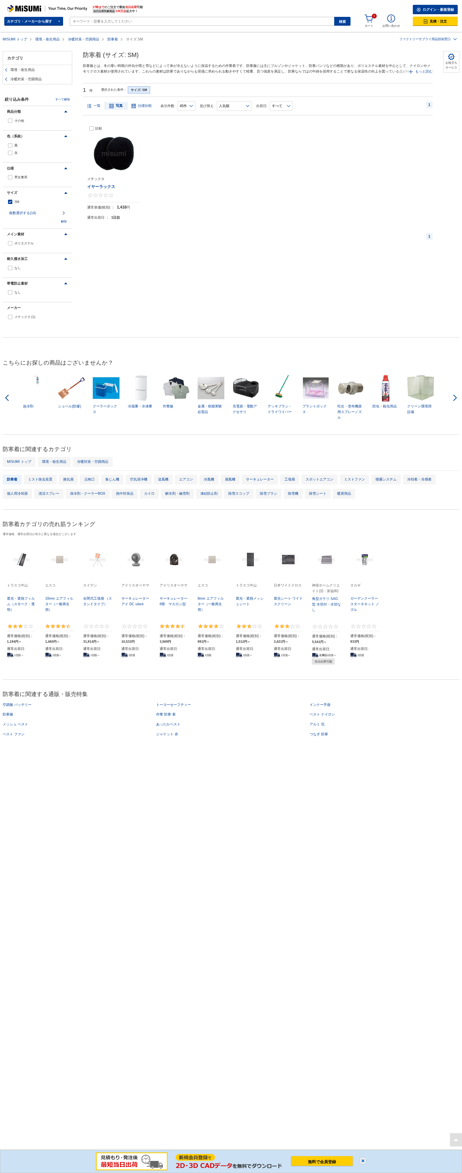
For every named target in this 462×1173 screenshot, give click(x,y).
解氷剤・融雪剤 (177, 493)
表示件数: (167, 106)
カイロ (149, 493)
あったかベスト (168, 724)
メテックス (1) (24, 317)
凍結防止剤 (209, 493)
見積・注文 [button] (438, 21)
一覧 (97, 106)
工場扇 (289, 479)
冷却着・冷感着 (419, 479)
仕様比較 (145, 106)
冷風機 (209, 479)
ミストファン (354, 479)
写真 (119, 106)
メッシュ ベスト (15, 724)
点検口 (89, 479)
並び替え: (207, 106)
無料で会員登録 (322, 1161)
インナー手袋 (320, 705)
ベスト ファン (14, 734)
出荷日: (262, 106)
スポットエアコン (319, 479)
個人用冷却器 (17, 493)
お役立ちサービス (451, 65)
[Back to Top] (456, 1139)
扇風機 (230, 479)
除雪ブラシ (268, 493)
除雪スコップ (238, 493)
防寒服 (8, 714)
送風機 (163, 479)
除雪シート (317, 493)
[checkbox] (37, 120)
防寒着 (112, 39)
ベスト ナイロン (322, 714)
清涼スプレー (48, 493)
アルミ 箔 (317, 724)
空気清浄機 (138, 479)
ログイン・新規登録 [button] (438, 9)
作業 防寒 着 (166, 714)
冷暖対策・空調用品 (83, 39)
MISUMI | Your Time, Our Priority (30, 7)
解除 (64, 221)
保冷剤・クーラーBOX (87, 493)
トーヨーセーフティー (173, 705)
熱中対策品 (124, 493)
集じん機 (112, 479)
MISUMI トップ (15, 39)
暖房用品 (344, 493)
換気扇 (68, 479)
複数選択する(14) (22, 213)
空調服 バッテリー (17, 705)
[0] (369, 18)
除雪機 (293, 493)
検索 (342, 22)
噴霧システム (386, 479)
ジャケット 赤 (167, 734)
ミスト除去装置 (40, 479)
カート (369, 25)
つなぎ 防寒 (319, 734)
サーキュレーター (260, 479)
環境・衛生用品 (47, 39)
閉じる (363, 1161)
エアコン (186, 479)
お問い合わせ (391, 25)
